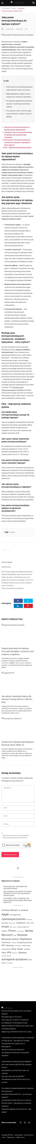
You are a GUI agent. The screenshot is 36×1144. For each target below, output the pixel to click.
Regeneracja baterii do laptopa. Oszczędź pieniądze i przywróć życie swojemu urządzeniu (18, 651)
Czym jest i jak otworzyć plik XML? (13, 1076)
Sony (13, 949)
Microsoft (7, 935)
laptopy (12, 532)
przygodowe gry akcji (24, 942)
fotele (28, 923)
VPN (9, 952)
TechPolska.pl (6, 8)
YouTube (9, 963)
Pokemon (14, 942)
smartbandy (18, 945)
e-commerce (29, 919)
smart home (26, 945)
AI (19, 910)
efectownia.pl (28, 1135)
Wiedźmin (15, 953)
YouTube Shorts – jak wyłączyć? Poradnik (15, 1041)
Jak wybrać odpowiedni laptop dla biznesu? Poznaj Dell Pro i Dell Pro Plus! (17, 699)
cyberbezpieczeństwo (14, 919)
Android (24, 910)
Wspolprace (11, 1137)
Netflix (14, 935)
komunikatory (20, 931)
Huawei (15, 927)
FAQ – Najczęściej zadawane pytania (17, 147)
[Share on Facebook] (18, 601)
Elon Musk (5, 923)
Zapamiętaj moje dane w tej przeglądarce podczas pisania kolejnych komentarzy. (15, 836)
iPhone (12, 930)
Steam (20, 949)
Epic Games (12, 923)
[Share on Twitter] (28, 601)
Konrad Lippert (7, 562)
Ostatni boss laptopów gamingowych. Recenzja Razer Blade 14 (18, 743)
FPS (32, 923)
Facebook (20, 923)
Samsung (10, 945)
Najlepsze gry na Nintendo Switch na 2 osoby (16, 1032)
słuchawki (27, 949)
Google (5, 926)
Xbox (30, 960)
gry (11, 927)
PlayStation (26, 939)
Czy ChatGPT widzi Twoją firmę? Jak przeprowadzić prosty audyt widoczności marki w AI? (17, 900)
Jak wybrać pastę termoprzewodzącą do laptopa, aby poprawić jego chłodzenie (18, 134)
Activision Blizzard (10, 910)
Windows (22, 952)
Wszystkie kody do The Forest (12, 1017)
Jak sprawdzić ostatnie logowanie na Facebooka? (18, 1038)
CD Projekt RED (15, 915)
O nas (4, 1137)
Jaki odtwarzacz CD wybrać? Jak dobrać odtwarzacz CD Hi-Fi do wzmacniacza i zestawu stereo (17, 893)
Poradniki (14, 8)
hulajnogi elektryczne (23, 927)
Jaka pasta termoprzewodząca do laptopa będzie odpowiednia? (17, 128)
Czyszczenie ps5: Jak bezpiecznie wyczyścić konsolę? (15, 887)
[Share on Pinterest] (28, 606)
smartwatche (6, 949)
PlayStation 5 (6, 942)
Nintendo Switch (10, 939)
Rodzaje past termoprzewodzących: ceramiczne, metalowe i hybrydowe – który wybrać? (17, 142)
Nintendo (22, 934)
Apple (5, 914)
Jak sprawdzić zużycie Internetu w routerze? (16, 1100)
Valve (4, 953)
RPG (3, 945)
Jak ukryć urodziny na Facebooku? (13, 1049)
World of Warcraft (6, 956)
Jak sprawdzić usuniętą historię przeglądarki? (17, 1061)
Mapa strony (20, 1137)
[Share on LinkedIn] (18, 606)
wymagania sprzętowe (14, 959)
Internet (4, 931)
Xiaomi (4, 963)
